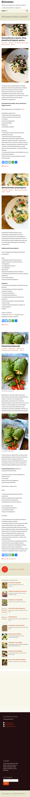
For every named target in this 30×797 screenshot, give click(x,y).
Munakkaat (12, 348)
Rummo (22, 109)
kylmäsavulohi (19, 190)
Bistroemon (12, 314)
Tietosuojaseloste (6, 793)
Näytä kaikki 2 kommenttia (9, 558)
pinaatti (7, 44)
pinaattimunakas (14, 350)
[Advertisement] (15, 691)
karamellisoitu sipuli (23, 42)
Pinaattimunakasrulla (11, 346)
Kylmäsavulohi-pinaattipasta (14, 187)
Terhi (13, 44)
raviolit (3, 191)
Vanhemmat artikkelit (14, 569)
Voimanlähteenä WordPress (18, 793)
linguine (3, 44)
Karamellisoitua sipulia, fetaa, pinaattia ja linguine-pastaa (14, 39)
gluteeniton (21, 348)
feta (17, 42)
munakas (4, 350)
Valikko (4, 11)
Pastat (11, 42)
